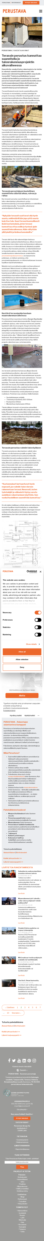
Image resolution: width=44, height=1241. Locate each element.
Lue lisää (21, 893)
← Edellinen (9, 1007)
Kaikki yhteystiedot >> (13, 858)
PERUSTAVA (6, 2)
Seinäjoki (22, 1227)
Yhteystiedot (22, 1204)
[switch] (38, 620)
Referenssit (22, 1199)
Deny (22, 667)
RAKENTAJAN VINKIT (21, 50)
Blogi (22, 1197)
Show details (31, 644)
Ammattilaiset (9, 852)
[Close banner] (40, 572)
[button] (22, 1070)
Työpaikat (22, 1201)
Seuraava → (16, 1013)
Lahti (22, 1218)
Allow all (22, 652)
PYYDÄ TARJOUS (31, 3)
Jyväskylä (22, 1213)
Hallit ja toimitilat (23, 1189)
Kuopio (22, 1215)
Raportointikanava (22, 1149)
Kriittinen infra (22, 1191)
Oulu (22, 1222)
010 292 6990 (16, 1104)
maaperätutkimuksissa (16, 776)
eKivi (22, 1182)
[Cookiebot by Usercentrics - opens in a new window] (27, 571)
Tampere (22, 1229)
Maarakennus (22, 1186)
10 (8, 1013)
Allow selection (22, 659)
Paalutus (22, 1184)
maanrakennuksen (31, 787)
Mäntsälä (22, 1220)
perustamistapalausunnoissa (12, 256)
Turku (22, 1231)
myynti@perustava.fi (22, 1106)
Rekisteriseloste (22, 1142)
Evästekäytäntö (22, 1140)
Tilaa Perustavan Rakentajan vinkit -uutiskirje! (22, 1158)
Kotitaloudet (21, 852)
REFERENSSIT (16, 2)
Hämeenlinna (22, 1211)
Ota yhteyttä (21, 1109)
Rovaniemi (22, 1224)
